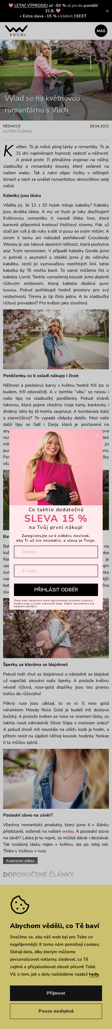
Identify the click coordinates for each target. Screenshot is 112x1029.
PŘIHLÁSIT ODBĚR (56, 589)
